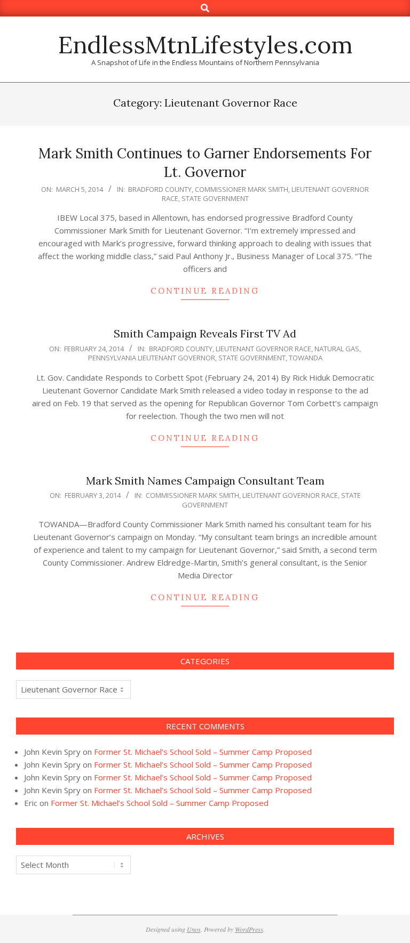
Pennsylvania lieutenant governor (151, 357)
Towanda (305, 357)
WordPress (249, 929)
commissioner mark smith (241, 189)
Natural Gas (336, 348)
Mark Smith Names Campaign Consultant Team (205, 480)
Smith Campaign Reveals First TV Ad (205, 333)
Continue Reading (205, 291)
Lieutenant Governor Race (263, 348)
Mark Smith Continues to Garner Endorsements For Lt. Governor (205, 162)
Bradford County (160, 189)
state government (215, 198)
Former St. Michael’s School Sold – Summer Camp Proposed (203, 751)
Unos (194, 929)
